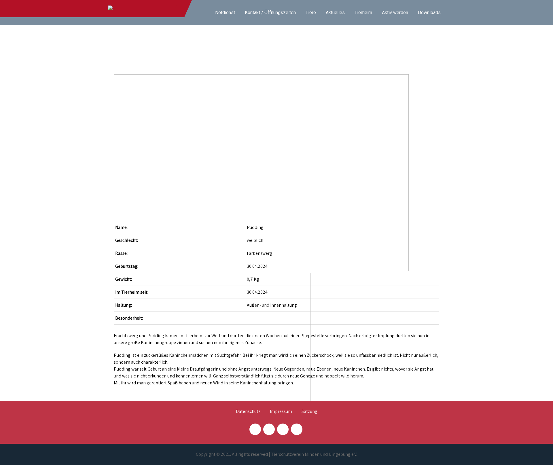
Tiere (311, 12)
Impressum (281, 411)
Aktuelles (335, 12)
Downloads (429, 12)
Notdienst (225, 12)
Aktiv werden (395, 12)
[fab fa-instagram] (269, 429)
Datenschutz (248, 411)
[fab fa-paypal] (283, 429)
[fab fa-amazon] (296, 429)
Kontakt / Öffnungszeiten (270, 12)
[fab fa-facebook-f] (255, 429)
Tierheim (363, 12)
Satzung (309, 411)
